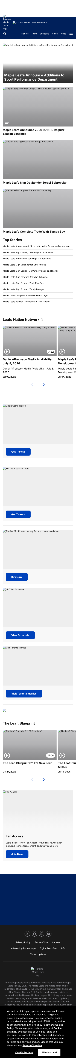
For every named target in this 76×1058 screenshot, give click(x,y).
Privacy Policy (42, 1024)
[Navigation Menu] (71, 34)
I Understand (49, 1052)
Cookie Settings (24, 1052)
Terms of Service (32, 1045)
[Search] (5, 34)
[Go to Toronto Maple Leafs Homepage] (7, 22)
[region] (38, 1032)
